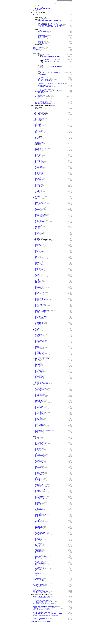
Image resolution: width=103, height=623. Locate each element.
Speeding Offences (39, 167)
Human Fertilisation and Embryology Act (43, 534)
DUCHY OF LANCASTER (38, 136)
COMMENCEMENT (43, 74)
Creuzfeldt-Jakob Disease (40, 531)
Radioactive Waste (39, 435)
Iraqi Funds (37, 504)
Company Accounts (39, 480)
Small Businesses (38, 108)
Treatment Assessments (39, 533)
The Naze (37, 369)
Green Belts (37, 280)
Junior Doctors (38, 520)
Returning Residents (39, 186)
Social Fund (37, 324)
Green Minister (38, 137)
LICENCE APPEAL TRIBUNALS (50, 59)
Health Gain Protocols (39, 300)
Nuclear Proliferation (39, 245)
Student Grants (38, 210)
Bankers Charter (38, 509)
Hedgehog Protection (44, 98)
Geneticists (37, 543)
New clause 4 (40, 60)
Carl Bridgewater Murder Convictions (42, 147)
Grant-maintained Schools (40, 203)
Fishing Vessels (38, 365)
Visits (36, 227)
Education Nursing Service (43, 36)
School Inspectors (38, 198)
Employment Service (39, 391)
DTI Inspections (38, 132)
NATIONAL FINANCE (37, 120)
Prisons (36, 151)
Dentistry (37, 274)
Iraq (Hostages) (38, 244)
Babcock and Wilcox (39, 237)
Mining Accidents (38, 401)
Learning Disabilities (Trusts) (40, 514)
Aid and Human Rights (39, 261)
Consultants (37, 567)
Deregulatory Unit (38, 507)
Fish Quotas (37, 364)
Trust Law (37, 130)
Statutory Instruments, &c (42, 85)
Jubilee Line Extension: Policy (39, 580)
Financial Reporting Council (40, 484)
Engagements (38, 238)
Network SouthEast (39, 448)
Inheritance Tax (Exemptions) (40, 127)
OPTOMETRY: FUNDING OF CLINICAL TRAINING (43, 601)
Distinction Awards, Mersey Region (42, 568)
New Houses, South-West (40, 411)
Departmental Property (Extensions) (42, 354)
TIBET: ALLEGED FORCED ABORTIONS (41, 596)
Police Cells (37, 160)
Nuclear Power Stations (39, 471)
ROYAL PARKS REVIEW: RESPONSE (40, 600)
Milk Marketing (38, 379)
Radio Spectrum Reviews (40, 496)
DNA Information (38, 549)
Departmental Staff (38, 111)
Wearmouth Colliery (39, 474)
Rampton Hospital (38, 539)
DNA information (38, 330)
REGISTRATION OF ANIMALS (43, 95)
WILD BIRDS (40, 92)
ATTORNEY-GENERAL (37, 107)
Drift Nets (37, 366)
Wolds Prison (38, 153)
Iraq (36, 263)
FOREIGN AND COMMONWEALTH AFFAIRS (42, 239)
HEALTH (37, 29)
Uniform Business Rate (39, 413)
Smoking (37, 522)
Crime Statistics (38, 155)
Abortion (37, 546)
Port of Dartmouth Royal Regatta (41, 340)
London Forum (38, 431)
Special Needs (38, 273)
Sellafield (37, 508)
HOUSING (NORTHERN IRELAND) (46, 86)
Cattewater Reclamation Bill (38, 585)
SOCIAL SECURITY (37, 303)
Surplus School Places (39, 220)
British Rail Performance (40, 455)
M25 (36, 441)
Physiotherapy (38, 123)
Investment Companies (39, 267)
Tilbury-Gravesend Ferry (37, 48)
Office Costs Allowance (39, 96)
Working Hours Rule (39, 322)
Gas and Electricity (39, 502)
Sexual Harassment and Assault (41, 339)
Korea (36, 342)
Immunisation (40, 43)
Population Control (39, 264)
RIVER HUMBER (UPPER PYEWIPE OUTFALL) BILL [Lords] (49, 25)
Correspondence (38, 124)
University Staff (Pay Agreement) (41, 225)
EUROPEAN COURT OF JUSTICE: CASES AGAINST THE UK (45, 615)
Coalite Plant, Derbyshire (40, 417)
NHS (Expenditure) (41, 32)
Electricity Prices (38, 503)
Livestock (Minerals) (39, 371)
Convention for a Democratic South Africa (43, 240)
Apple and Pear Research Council (41, 383)
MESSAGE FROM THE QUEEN (41, 17)
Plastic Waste (38, 460)
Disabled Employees (39, 177)
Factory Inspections (39, 400)
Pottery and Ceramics (39, 472)
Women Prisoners (38, 171)
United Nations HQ (39, 255)
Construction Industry (39, 229)
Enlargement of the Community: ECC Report (41, 589)
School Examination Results (40, 211)
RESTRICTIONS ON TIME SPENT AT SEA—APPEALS (50, 56)
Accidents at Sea (38, 461)
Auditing (37, 485)
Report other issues (41, 621)
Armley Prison (38, 163)
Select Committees (39, 189)
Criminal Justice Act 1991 (40, 183)
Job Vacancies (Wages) (39, 389)
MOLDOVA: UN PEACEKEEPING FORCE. (41, 597)
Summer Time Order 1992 (38, 590)
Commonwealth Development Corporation (43, 258)
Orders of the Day (36, 53)
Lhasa (36, 250)
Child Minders (38, 557)
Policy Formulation (39, 414)
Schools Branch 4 (38, 219)
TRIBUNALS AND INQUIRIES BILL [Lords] (46, 80)
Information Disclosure (42, 42)
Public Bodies (38, 501)
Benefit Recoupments (39, 312)
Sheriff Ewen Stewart (39, 336)
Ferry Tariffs (37, 466)
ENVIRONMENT (36, 405)
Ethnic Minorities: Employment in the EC (41, 591)
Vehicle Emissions (38, 459)
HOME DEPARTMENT (37, 144)
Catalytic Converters (39, 442)
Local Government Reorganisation (41, 297)
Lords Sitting (38, 9)
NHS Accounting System (40, 564)
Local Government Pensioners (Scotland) (43, 103)
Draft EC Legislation (39, 415)
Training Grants (38, 201)
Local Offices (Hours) (39, 315)
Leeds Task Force (38, 429)
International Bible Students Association (43, 430)
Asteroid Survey (38, 143)
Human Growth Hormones (40, 532)
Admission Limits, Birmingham (41, 221)
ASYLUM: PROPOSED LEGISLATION (40, 609)
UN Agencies (37, 262)
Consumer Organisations (40, 492)
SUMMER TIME (41, 18)
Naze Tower (37, 193)
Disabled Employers (39, 323)
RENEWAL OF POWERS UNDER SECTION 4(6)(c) (50, 66)
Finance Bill (35, 586)
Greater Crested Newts (39, 454)
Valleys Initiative (38, 282)
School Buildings (38, 209)
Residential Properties (39, 215)
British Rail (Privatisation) (38, 47)
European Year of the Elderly (40, 145)
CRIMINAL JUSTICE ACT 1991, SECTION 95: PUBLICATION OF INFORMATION (48, 613)
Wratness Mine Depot (39, 162)
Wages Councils (38, 387)
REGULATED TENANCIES (38, 602)
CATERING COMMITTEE (38, 569)
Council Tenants (38, 424)
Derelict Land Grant (39, 406)
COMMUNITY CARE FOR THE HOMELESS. (42, 607)
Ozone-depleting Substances (40, 409)
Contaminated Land (39, 341)
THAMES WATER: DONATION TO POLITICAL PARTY (43, 603)
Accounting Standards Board (40, 483)
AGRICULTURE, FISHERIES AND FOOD (41, 358)
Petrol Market (37, 490)
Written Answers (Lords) (40, 10)
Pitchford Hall (38, 195)
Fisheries (37, 360)
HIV (36, 540)
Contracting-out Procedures (40, 148)
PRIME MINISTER (38, 44)
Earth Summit (38, 231)
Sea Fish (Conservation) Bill (40, 54)
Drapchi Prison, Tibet (39, 246)
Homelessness (38, 232)
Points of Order (36, 49)
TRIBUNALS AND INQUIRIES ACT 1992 (47, 61)
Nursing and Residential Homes (41, 537)
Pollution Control (38, 407)
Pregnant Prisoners (39, 166)
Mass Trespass (38, 178)
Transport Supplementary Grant (41, 447)
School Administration (39, 202)
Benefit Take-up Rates (39, 306)
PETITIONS (40, 97)
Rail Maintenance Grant (39, 462)
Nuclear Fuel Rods (39, 468)
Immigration (37, 185)
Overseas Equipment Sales (40, 345)
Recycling (37, 121)
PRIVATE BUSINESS (39, 19)
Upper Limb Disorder (39, 403)
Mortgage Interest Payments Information (42, 310)
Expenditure (37, 346)
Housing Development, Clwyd (41, 279)
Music (36, 204)
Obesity (36, 293)
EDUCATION (35, 197)
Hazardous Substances (39, 396)
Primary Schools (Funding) (40, 207)
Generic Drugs (38, 555)
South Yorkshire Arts (39, 196)
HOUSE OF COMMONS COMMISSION (40, 187)
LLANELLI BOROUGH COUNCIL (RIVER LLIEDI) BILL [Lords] (49, 26)
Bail (36, 154)
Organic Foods (38, 375)
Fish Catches (37, 359)
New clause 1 (40, 65)
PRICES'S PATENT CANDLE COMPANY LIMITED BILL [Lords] (50, 24)
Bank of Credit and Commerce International (43, 135)
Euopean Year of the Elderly (40, 114)
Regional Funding (38, 528)
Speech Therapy (38, 335)
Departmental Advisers (39, 112)
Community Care (41, 41)
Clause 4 (39, 73)
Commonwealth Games (39, 292)
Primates (37, 180)
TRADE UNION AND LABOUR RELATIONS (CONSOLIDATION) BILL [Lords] (52, 83)
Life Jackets (37, 450)
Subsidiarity (37, 243)
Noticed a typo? (34, 621)
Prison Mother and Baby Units (41, 159)
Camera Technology (39, 161)
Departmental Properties (40, 425)
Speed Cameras (38, 150)
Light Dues (37, 453)
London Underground (39, 456)
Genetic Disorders (38, 544)
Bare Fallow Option (39, 363)
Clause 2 (39, 71)
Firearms (37, 149)
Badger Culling (38, 372)
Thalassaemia (38, 333)
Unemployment (38, 328)
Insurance (37, 126)
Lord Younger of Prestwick (38, 579)
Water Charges (36, 50)
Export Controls (38, 477)
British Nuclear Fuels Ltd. (40, 473)
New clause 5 (40, 62)
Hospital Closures (38, 551)
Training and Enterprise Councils (41, 390)
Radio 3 (36, 192)
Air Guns (37, 165)
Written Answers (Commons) (41, 8)
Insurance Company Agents (40, 498)
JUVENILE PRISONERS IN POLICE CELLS (41, 612)
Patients (39, 37)
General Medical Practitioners (41, 276)
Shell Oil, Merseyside (39, 399)
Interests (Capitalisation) (40, 489)
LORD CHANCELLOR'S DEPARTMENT (41, 113)
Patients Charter (38, 515)
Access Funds (38, 226)
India (36, 256)
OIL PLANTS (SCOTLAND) (45, 89)
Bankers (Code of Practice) (40, 133)
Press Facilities (38, 570)
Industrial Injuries (38, 327)
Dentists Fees (38, 558)
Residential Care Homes (40, 309)
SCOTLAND (35, 329)
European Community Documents (41, 91)
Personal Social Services (42, 31)
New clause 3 (40, 55)
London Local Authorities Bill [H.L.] (39, 592)
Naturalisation (38, 184)
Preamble (35, 14)
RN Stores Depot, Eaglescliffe (41, 102)
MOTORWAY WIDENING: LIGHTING (40, 618)
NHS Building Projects (39, 513)
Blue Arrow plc (38, 479)
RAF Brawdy (37, 351)
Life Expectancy (38, 516)
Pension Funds (38, 321)
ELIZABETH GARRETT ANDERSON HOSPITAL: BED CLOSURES (46, 608)
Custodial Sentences (39, 169)
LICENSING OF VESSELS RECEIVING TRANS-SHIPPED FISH (52, 72)
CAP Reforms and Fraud (38, 584)
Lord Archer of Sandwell (37, 578)
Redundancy (37, 125)
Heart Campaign (41, 38)
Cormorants (37, 378)
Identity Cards (38, 174)
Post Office (37, 497)
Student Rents (38, 208)
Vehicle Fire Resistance (39, 444)
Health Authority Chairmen (40, 287)
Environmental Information (40, 408)
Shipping (37, 437)
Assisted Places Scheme (40, 214)
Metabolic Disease (38, 525)
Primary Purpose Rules (39, 179)
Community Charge (39, 334)
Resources (37, 538)
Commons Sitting (39, 7)
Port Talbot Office (38, 304)
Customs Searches (39, 129)
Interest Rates (36, 581)
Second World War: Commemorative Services (42, 583)
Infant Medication (38, 526)
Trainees (37, 275)
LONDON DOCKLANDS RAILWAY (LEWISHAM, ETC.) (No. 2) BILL (50, 23)
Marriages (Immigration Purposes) (41, 556)
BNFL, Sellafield (38, 423)
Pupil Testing (37, 291)
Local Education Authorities (40, 223)
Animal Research (38, 172)
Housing (37, 421)
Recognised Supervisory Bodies (41, 486)
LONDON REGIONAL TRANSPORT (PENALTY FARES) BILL (49, 20)
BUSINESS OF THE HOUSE (43, 78)
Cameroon (37, 257)
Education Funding (39, 294)
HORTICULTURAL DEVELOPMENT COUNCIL (49, 90)
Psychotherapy (38, 281)
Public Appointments (39, 109)
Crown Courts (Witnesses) (40, 115)
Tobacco (37, 285)
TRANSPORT (36, 436)
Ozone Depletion (38, 418)
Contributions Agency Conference (41, 316)
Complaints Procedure (39, 521)
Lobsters (37, 381)
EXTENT (41, 77)
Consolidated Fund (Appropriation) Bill (40, 587)
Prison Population (38, 156)
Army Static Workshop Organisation (42, 357)
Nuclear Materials (38, 249)
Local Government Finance (40, 420)
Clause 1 (39, 68)
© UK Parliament (49, 621)
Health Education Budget (42, 35)
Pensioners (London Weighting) (41, 311)
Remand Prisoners (39, 157)
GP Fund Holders (38, 527)
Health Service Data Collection (41, 299)
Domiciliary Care (38, 552)
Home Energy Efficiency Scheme (41, 426)
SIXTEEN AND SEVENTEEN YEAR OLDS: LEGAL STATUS (45, 606)
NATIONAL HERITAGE (37, 190)
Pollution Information (39, 432)
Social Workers (38, 562)
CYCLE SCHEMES (37, 619)
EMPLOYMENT (36, 384)
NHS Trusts (40, 30)
